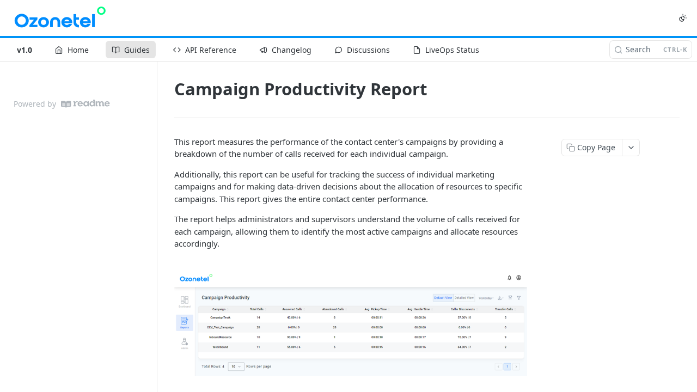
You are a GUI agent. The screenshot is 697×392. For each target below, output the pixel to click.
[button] (350, 324)
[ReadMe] (85, 104)
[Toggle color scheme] (683, 18)
